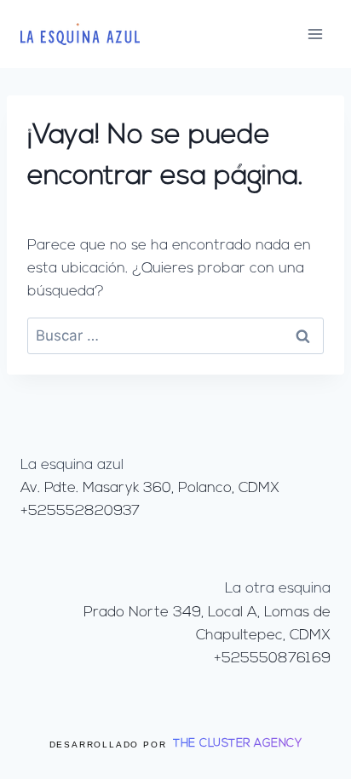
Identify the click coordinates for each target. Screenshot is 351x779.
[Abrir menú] (315, 33)
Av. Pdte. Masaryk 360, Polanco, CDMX (149, 488)
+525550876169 (272, 658)
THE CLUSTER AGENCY (237, 743)
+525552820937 (80, 511)
